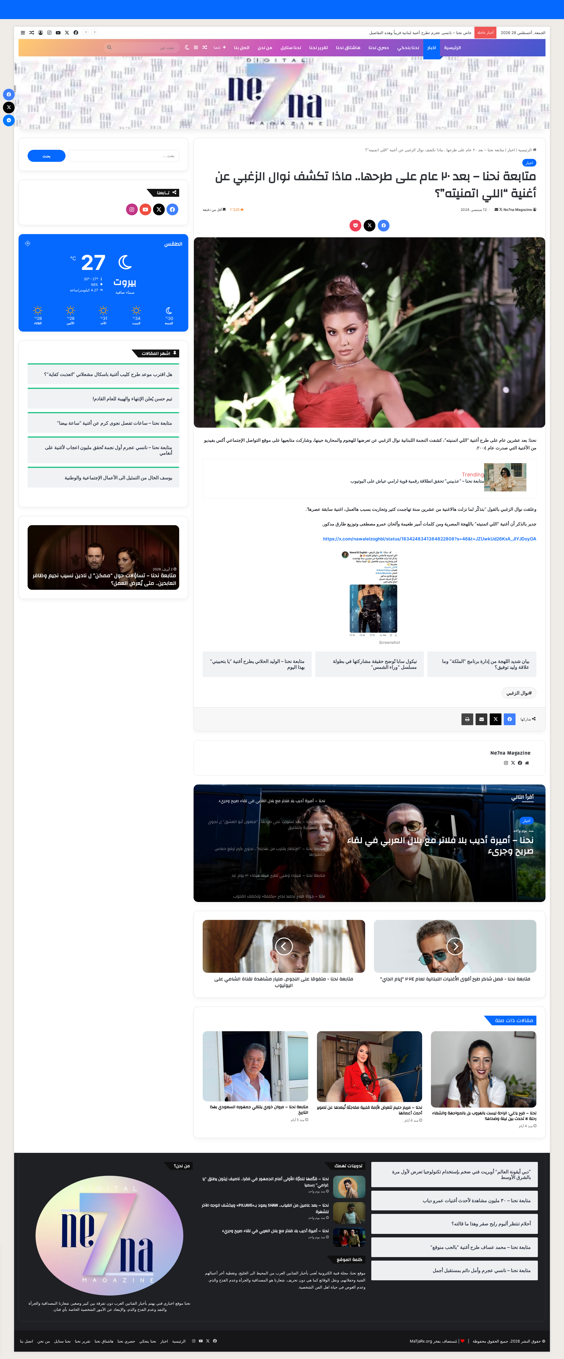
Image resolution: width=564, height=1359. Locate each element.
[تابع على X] (500, 209)
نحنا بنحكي (408, 47)
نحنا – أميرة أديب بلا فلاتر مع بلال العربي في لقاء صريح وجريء (275, 1231)
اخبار (431, 47)
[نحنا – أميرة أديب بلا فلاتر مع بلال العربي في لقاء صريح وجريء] (349, 1237)
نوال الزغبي (517, 693)
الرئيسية (452, 47)
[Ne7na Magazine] (282, 93)
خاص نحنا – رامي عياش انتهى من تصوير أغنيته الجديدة (427, 32)
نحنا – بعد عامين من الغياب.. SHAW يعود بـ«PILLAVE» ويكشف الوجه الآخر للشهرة (265, 1209)
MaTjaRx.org (421, 1341)
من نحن (265, 47)
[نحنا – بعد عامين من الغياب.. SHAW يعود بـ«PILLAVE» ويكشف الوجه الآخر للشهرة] (349, 1213)
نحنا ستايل (291, 47)
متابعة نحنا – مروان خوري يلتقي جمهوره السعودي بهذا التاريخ (259, 1109)
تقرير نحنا (318, 47)
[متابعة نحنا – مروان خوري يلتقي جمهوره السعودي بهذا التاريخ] (255, 1066)
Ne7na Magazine (517, 209)
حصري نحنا (379, 47)
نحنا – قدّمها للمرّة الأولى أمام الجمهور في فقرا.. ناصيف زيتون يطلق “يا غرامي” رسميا (265, 1182)
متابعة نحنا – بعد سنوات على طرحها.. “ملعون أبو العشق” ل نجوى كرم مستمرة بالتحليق (438, 845)
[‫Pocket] (355, 225)
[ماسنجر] (9, 120)
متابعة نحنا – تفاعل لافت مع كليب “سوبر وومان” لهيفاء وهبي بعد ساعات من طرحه (103, 579)
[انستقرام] (505, 763)
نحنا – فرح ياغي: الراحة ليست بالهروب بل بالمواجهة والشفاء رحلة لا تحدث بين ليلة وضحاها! (484, 1116)
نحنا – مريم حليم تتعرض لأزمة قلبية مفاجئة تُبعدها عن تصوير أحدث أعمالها (369, 1110)
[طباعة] (467, 719)
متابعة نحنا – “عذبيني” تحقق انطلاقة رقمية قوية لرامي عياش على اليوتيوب (417, 481)
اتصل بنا (241, 47)
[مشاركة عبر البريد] (481, 719)
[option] (369, 843)
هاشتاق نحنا (348, 47)
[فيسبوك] (384, 225)
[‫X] (369, 225)
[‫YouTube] (145, 209)
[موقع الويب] (527, 763)
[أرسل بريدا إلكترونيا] (496, 209)
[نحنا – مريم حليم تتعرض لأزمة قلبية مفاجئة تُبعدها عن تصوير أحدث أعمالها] (369, 1066)
